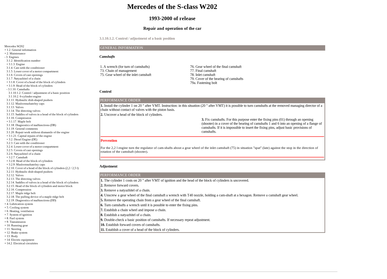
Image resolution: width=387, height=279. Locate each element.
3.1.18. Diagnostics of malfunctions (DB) (31, 125)
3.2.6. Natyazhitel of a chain (23, 153)
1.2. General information (21, 50)
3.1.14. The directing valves (23, 110)
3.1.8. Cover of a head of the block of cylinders (37, 82)
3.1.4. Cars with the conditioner (25, 67)
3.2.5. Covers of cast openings (24, 150)
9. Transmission (16, 221)
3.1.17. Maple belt (20, 121)
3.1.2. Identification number (23, 60)
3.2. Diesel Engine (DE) (23, 139)
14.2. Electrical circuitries (22, 243)
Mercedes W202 (14, 46)
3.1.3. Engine (17, 64)
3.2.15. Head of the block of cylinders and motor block (39, 186)
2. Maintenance (16, 53)
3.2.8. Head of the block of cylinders (31, 161)
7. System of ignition (19, 214)
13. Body (12, 236)
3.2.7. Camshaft (18, 157)
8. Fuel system (15, 218)
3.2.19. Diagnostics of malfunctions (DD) (31, 200)
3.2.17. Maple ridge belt (21, 193)
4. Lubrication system (20, 204)
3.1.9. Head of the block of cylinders (31, 85)
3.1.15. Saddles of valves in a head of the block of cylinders (42, 114)
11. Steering (14, 229)
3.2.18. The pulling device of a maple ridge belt (35, 196)
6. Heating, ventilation (20, 211)
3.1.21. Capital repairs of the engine (30, 135)
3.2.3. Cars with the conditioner (25, 143)
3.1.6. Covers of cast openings (24, 75)
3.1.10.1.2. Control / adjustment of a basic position (39, 92)
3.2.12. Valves (15, 175)
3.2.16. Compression (18, 189)
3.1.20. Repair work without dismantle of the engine (37, 132)
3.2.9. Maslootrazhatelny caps (27, 164)
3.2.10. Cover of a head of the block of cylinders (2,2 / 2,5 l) (42, 168)
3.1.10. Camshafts (19, 89)
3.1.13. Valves (15, 107)
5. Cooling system (18, 207)
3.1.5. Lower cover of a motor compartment (32, 71)
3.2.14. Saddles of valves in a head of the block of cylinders (42, 182)
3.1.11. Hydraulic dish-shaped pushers (29, 100)
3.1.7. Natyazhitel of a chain (23, 78)
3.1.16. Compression (18, 118)
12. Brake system (17, 232)
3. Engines (12, 57)
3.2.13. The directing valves (23, 178)
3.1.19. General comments (22, 128)
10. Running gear (17, 225)
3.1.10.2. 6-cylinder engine (25, 96)
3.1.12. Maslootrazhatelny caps (25, 103)
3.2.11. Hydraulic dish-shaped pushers (29, 171)
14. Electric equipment (20, 239)
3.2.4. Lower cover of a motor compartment (32, 146)
